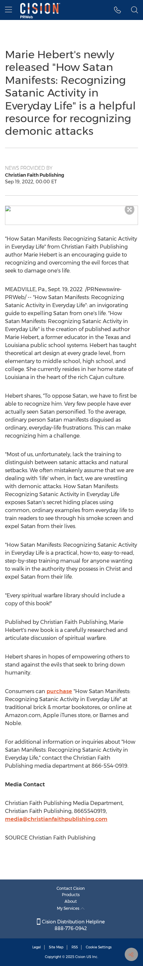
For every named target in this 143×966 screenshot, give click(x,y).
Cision (80, 957)
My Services (68, 908)
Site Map (56, 947)
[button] (71, 208)
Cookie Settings (99, 947)
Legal (36, 947)
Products (71, 894)
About (71, 901)
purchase (59, 691)
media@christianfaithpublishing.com (56, 819)
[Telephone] (117, 10)
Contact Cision (71, 888)
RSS (75, 947)
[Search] (134, 10)
